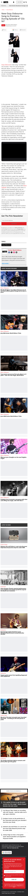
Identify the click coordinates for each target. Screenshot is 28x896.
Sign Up (14, 879)
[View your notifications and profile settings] (13, 2)
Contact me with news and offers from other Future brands (14, 875)
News (3, 25)
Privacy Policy (19, 884)
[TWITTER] (12, 252)
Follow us (16, 29)
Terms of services (18, 227)
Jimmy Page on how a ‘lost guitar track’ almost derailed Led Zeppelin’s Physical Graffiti (14, 836)
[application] (14, 151)
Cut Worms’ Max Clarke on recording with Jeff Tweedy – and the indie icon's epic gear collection (15, 812)
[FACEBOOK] (9, 252)
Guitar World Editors (12, 24)
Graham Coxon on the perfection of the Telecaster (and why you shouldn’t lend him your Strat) (14, 820)
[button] (2, 2)
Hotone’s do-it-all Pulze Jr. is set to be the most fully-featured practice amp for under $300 (14, 828)
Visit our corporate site (12, 848)
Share (5, 29)
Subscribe (19, 2)
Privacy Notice (20, 229)
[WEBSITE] (17, 252)
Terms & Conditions (12, 885)
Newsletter (24, 29)
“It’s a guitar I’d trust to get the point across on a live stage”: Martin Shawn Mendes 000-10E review (14, 804)
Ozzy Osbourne (6, 65)
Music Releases (9, 9)
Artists (3, 9)
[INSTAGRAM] (14, 252)
